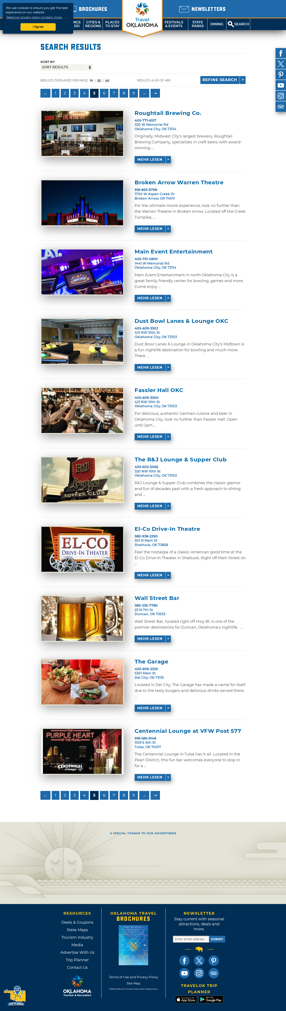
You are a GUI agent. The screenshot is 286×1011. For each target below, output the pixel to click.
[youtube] (281, 85)
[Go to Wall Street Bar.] (82, 618)
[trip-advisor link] (214, 973)
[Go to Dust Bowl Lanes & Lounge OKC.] (82, 341)
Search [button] (241, 24)
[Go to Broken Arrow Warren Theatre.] (82, 202)
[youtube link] (184, 973)
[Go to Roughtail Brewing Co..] (82, 133)
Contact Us (77, 967)
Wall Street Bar (157, 598)
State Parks (198, 24)
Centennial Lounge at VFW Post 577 (188, 731)
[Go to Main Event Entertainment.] (82, 271)
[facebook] (281, 53)
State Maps (77, 930)
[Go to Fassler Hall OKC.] (82, 410)
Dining (216, 24)
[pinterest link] (214, 960)
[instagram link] (199, 973)
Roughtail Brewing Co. (168, 113)
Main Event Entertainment (174, 251)
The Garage (151, 661)
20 (99, 80)
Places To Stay (112, 24)
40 (107, 80)
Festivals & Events (174, 24)
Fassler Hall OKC (159, 390)
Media (77, 945)
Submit (217, 939)
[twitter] (281, 64)
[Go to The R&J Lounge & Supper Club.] (82, 479)
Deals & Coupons (77, 922)
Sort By (47, 62)
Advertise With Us (77, 952)
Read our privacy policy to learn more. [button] (34, 17)
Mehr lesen (149, 160)
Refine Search (219, 80)
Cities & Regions (93, 24)
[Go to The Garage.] (82, 681)
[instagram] (281, 96)
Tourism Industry (77, 937)
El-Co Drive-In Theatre (167, 529)
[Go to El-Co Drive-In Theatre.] (82, 549)
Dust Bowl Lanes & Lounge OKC (181, 321)
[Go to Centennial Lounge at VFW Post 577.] (82, 751)
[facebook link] (184, 960)
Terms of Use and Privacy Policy (133, 977)
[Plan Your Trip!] (15, 996)
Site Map (133, 983)
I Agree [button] (38, 27)
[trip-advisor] (281, 106)
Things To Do (74, 24)
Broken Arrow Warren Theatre (179, 182)
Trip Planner (77, 960)
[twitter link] (199, 960)
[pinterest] (281, 74)
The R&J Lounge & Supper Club (181, 459)
